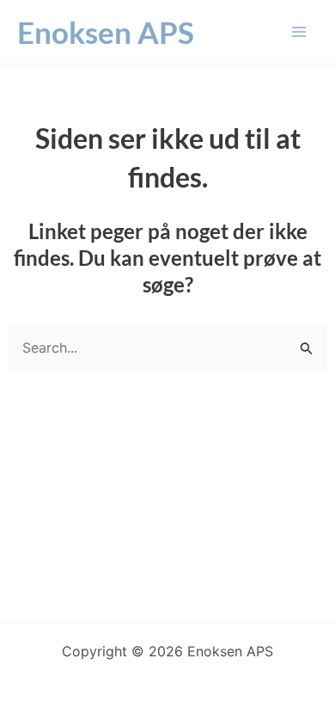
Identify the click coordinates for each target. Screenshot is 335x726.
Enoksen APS (105, 32)
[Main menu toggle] (299, 32)
